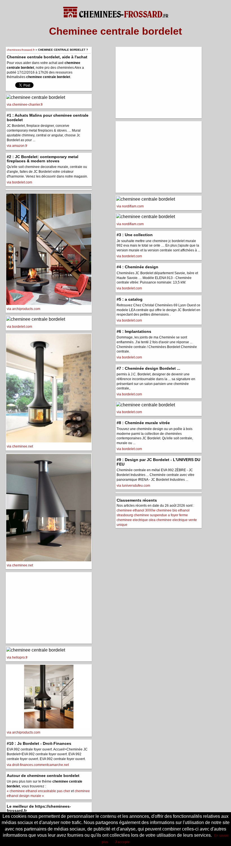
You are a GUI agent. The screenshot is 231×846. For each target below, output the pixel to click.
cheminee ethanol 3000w (136, 510)
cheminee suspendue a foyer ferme (161, 515)
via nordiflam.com (130, 206)
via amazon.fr (17, 146)
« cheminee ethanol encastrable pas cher (38, 791)
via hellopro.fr (17, 657)
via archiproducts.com (23, 309)
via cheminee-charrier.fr (25, 105)
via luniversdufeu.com (133, 486)
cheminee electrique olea (136, 520)
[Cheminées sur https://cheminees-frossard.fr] (115, 9)
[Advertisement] (48, 608)
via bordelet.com (19, 182)
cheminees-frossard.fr (21, 49)
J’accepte (122, 842)
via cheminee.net (20, 446)
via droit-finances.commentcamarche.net (38, 765)
